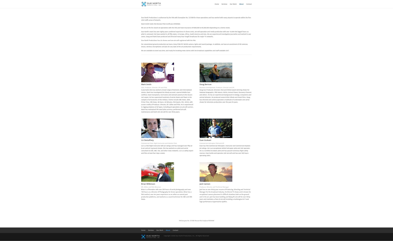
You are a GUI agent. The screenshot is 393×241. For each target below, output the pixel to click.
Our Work (233, 4)
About (241, 4)
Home (217, 4)
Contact (249, 4)
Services (224, 4)
